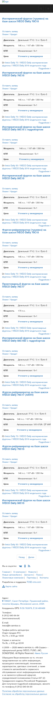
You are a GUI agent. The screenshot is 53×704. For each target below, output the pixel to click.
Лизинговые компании (13, 577)
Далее (31, 557)
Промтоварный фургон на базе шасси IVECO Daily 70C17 (25, 285)
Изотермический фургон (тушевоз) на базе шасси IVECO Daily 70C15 (25, 20)
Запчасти (28, 574)
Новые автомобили (11, 574)
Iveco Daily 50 (11, 165)
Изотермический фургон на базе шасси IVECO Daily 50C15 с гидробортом (26, 128)
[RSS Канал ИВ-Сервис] (29, 565)
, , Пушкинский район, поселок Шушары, (25, 602)
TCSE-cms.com (34, 581)
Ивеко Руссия (41, 653)
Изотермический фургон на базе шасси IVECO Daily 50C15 (26, 177)
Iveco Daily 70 (11, 62)
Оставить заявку (10, 31)
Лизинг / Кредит (9, 34)
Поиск (39, 574)
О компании (19, 571)
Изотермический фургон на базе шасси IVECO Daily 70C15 (26, 74)
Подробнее (44, 68)
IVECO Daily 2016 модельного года (29, 65)
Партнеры (32, 577)
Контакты (44, 577)
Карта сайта (11, 586)
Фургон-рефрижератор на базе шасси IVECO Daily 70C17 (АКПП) (25, 393)
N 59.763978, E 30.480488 (32, 608)
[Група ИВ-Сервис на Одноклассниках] (25, 565)
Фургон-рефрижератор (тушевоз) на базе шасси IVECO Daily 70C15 (24, 231)
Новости (32, 571)
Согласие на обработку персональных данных (24, 693)
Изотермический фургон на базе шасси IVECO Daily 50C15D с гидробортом (26, 339)
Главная (6, 571)
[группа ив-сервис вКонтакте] (20, 565)
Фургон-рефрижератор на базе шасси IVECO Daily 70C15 (25, 447)
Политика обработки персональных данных (23, 690)
